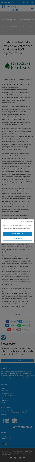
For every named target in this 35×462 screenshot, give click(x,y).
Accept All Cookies (17, 233)
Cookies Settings (17, 238)
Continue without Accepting (26, 221)
